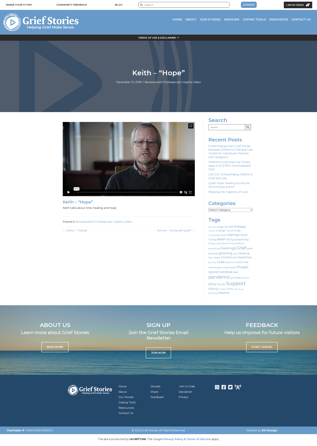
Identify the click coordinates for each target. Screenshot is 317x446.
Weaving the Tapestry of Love (228, 191)
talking (213, 288)
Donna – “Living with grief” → (176, 230)
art (227, 226)
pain (235, 272)
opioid (213, 272)
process (236, 277)
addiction (212, 227)
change (220, 230)
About (123, 391)
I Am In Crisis (187, 386)
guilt (235, 253)
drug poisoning (238, 239)
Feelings (228, 248)
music (242, 267)
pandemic (219, 277)
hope (216, 257)
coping (232, 235)
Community (233, 230)
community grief (217, 235)
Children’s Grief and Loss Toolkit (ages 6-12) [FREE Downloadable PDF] (229, 166)
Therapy (222, 289)
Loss (221, 262)
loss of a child (233, 262)
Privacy (183, 397)
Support (236, 283)
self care (245, 278)
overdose (225, 272)
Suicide (221, 284)
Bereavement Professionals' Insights (168, 82)
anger (220, 226)
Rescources (126, 407)
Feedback (157, 397)
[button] (158, 352)
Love (245, 262)
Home (123, 386)
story (212, 284)
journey (212, 262)
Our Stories (126, 397)
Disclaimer (185, 391)
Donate (155, 386)
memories (214, 267)
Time (230, 288)
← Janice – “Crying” (75, 230)
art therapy (237, 226)
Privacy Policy (173, 439)
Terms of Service (198, 439)
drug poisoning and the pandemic (226, 243)
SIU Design (269, 430)
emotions (214, 248)
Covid (243, 235)
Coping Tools (127, 402)
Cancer (211, 231)
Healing (243, 253)
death (221, 239)
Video (197, 82)
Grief (241, 247)
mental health (229, 267)
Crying (212, 239)
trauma (223, 293)
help (210, 257)
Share (154, 391)
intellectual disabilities (236, 257)
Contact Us (126, 413)
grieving (225, 253)
